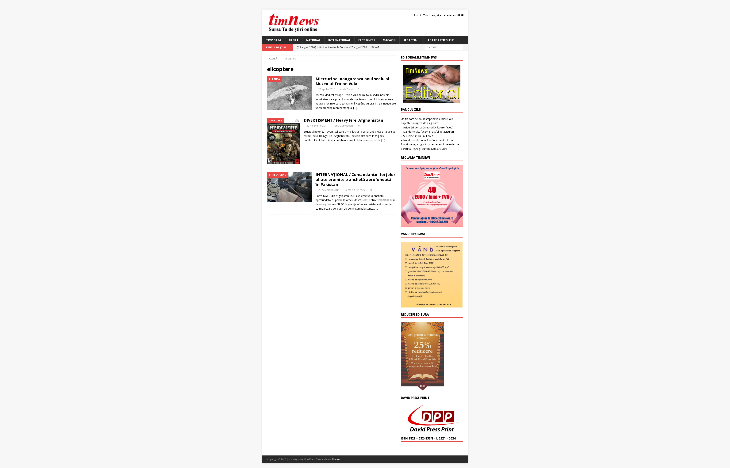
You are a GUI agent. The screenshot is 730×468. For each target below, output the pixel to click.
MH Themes (334, 459)
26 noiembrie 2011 (328, 190)
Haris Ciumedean (343, 125)
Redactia (410, 40)
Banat (293, 40)
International (339, 40)
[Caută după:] (444, 47)
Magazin (389, 40)
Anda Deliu (346, 89)
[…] (355, 108)
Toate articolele (441, 40)
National (313, 40)
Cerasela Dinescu (355, 190)
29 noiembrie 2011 (317, 125)
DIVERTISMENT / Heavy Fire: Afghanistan (343, 120)
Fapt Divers (366, 40)
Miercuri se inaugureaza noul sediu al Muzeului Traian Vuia (352, 81)
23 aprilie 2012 (326, 89)
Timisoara (273, 40)
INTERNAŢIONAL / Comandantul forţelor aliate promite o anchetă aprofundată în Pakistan (355, 179)
